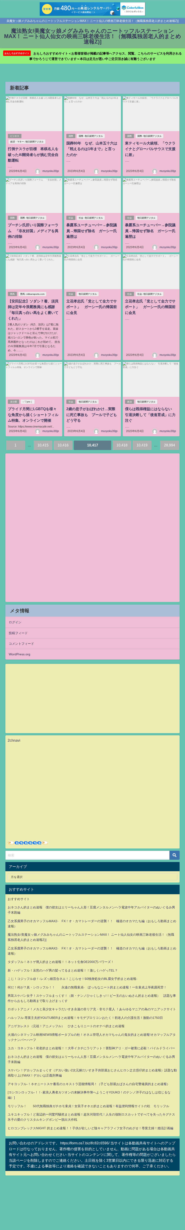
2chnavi (14, 740)
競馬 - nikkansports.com (32, 294)
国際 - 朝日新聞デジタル (91, 136)
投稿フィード (18, 633)
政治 (129, 402)
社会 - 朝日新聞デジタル (91, 218)
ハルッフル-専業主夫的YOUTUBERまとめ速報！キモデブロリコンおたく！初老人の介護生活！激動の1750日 (85, 1017)
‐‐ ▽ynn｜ (28, 402)
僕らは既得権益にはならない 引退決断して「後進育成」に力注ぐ (150, 414)
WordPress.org (19, 654)
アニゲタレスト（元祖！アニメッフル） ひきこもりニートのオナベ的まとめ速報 (66, 1026)
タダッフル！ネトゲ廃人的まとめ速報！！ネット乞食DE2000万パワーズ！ (61, 961)
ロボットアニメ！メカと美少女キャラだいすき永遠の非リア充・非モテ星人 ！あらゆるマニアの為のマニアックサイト (92, 1009)
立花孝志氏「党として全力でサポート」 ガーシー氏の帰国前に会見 (91, 306)
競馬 (12, 294)
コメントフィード (21, 643)
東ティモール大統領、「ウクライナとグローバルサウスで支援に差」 (150, 148)
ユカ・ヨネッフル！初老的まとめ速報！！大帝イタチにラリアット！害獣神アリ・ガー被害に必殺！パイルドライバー (91, 1048)
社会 (71, 218)
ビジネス (14, 136)
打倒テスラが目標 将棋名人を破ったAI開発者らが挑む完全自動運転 (33, 154)
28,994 (169, 445)
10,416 (63, 445)
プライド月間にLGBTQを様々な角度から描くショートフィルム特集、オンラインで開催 (33, 414)
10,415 (43, 445)
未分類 (13, 402)
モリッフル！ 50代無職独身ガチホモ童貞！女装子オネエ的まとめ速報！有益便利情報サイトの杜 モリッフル (88, 1106)
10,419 (142, 445)
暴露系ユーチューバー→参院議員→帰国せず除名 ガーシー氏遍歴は (91, 230)
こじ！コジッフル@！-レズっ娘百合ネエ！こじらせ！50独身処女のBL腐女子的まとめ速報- (72, 978)
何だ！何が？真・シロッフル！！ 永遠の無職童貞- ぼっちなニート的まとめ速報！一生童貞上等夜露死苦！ (87, 987)
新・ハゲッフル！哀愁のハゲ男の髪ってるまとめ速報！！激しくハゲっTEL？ (63, 970)
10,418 (121, 445)
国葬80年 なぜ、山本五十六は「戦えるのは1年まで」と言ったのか (91, 148)
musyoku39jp (50, 171)
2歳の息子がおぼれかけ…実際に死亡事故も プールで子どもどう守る (91, 414)
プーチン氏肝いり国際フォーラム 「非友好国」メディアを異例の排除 (33, 230)
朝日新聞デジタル (146, 218)
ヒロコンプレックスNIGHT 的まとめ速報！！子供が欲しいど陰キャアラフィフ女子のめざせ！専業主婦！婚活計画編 (90, 1128)
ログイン (15, 622)
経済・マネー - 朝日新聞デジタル (27, 142)
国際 (71, 136)
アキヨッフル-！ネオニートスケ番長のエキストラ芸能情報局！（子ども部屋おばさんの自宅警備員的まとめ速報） (89, 1084)
